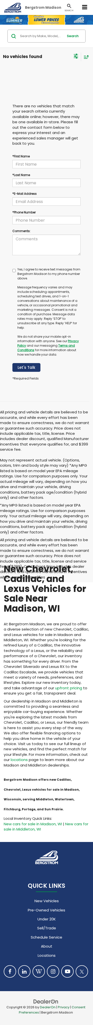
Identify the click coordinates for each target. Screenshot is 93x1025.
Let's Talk (26, 367)
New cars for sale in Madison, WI (33, 824)
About (46, 946)
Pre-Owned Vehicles (46, 910)
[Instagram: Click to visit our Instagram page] (53, 971)
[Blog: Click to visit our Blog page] (38, 971)
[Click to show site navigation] (85, 7)
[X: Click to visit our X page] (82, 971)
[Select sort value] (85, 57)
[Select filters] (76, 57)
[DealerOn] (46, 1001)
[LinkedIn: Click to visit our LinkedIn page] (24, 971)
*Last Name (21, 175)
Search (73, 36)
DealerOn (48, 1007)
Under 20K (46, 919)
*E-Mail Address (24, 194)
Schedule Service (46, 937)
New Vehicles (46, 900)
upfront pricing (68, 688)
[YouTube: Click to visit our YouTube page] (67, 971)
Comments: (21, 231)
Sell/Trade (46, 928)
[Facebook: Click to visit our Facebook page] (10, 971)
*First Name (21, 156)
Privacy (63, 1007)
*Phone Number (24, 212)
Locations (47, 955)
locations (19, 759)
